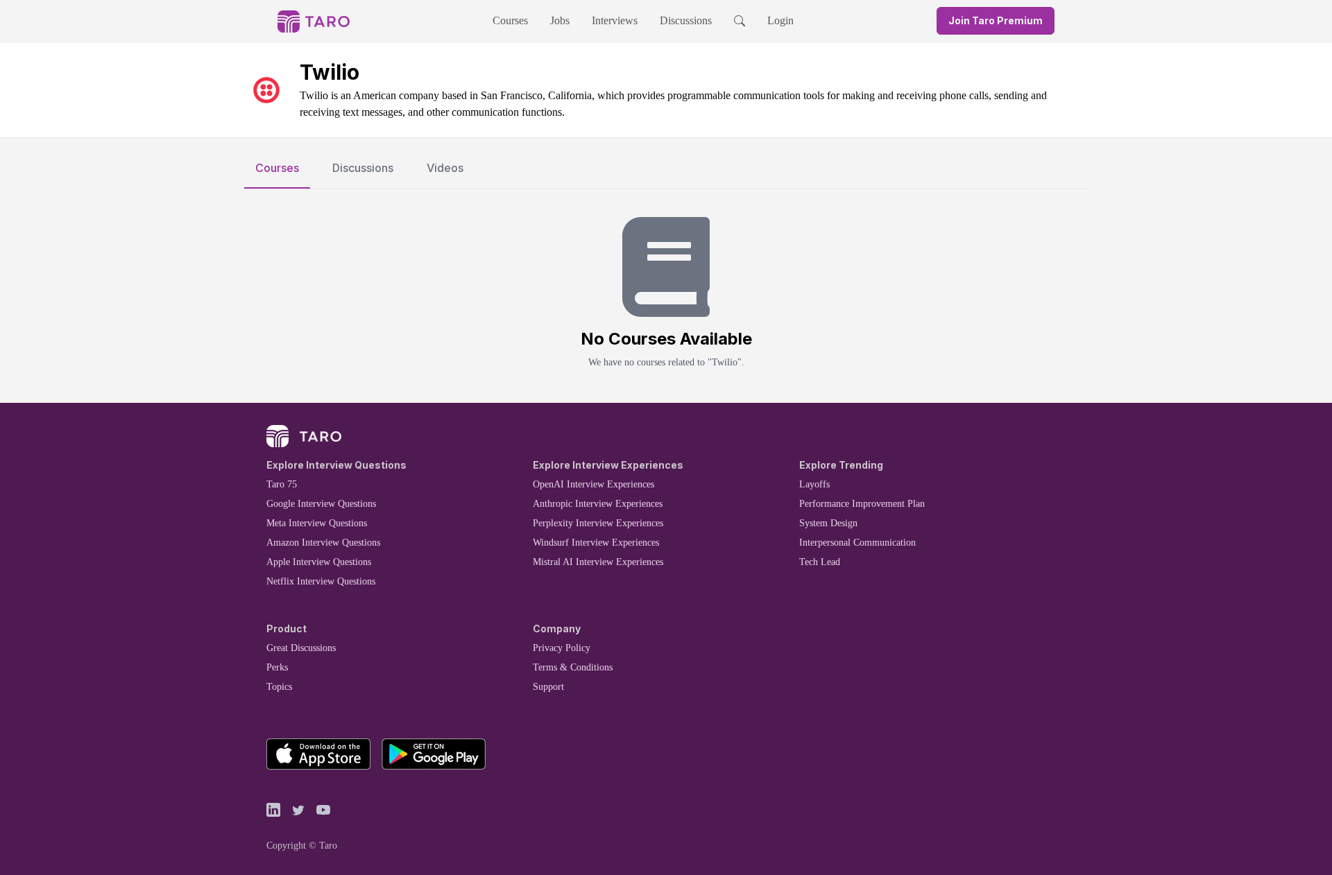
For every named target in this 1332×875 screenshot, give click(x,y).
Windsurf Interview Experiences (596, 542)
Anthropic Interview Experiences (598, 504)
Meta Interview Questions (316, 523)
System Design (828, 523)
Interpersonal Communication (857, 542)
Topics (279, 687)
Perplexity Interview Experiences (598, 523)
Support (548, 687)
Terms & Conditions (573, 667)
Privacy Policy (561, 648)
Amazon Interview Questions (323, 542)
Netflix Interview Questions (320, 581)
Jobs (560, 20)
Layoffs (814, 484)
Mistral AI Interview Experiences (598, 562)
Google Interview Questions (321, 504)
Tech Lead (819, 562)
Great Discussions (301, 648)
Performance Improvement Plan (862, 504)
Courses (510, 20)
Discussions (686, 20)
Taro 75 (281, 484)
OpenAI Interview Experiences (593, 484)
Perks (277, 667)
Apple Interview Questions (318, 562)
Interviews (615, 20)
